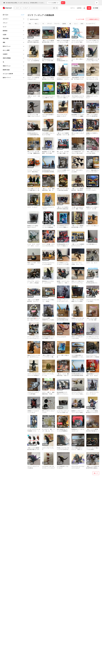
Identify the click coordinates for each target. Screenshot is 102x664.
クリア (22, 15)
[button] (20, 8)
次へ (95, 473)
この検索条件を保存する (93, 19)
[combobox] (36, 8)
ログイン (73, 8)
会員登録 (79, 8)
